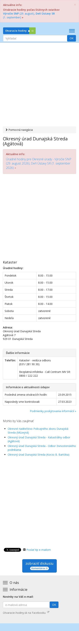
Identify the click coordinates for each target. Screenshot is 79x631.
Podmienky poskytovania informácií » (53, 411)
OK (71, 38)
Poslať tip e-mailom (38, 550)
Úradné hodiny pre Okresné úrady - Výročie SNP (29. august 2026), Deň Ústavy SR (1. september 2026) (38, 163)
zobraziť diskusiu (39, 565)
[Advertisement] (39, 85)
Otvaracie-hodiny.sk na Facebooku (25, 613)
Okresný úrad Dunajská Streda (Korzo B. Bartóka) (38, 454)
